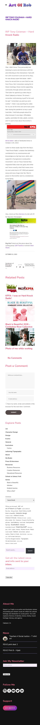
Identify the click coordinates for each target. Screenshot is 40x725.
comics (29, 518)
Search (30, 551)
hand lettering (15, 522)
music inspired (8, 532)
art (22, 506)
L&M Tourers (18, 246)
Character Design (11, 432)
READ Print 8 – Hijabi (11, 650)
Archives (8, 497)
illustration (15, 525)
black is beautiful (10, 513)
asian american (26, 508)
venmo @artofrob (10, 708)
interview (22, 214)
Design (7, 435)
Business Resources (13, 467)
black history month (25, 511)
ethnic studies (8, 520)
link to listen (9, 141)
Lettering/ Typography (13, 451)
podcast (28, 532)
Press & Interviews (12, 461)
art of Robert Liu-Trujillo (13, 509)
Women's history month (11, 543)
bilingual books (14, 511)
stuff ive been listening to (14, 536)
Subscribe (9, 577)
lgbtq (13, 529)
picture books (22, 532)
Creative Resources (13, 470)
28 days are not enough (11, 506)
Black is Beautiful (12, 483)
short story (29, 534)
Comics (9, 448)
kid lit (9, 529)
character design (21, 513)
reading (7, 534)
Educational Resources (14, 473)
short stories (23, 534)
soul (6, 536)
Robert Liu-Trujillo (14, 534)
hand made (22, 522)
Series (7, 480)
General (8, 442)
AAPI (19, 506)
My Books (8, 458)
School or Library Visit (13, 476)
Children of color (21, 518)
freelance (18, 520)
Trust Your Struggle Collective (12, 539)
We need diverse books (10, 541)
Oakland (15, 532)
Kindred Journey (12, 488)
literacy (18, 529)
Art (6, 429)
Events (7, 439)
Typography (24, 539)
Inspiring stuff (21, 527)
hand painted (30, 522)
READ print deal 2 (10, 644)
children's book (9, 515)
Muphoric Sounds (25, 529)
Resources (9, 465)
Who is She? (11, 491)
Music (32, 529)
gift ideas (7, 522)
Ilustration (9, 445)
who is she (19, 541)
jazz (6, 529)
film (14, 520)
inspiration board (10, 527)
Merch (7, 455)
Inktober (9, 485)
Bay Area (7, 511)
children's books (18, 515)
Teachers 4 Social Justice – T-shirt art (23, 637)
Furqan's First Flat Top (28, 520)
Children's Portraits (11, 518)
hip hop (7, 525)
